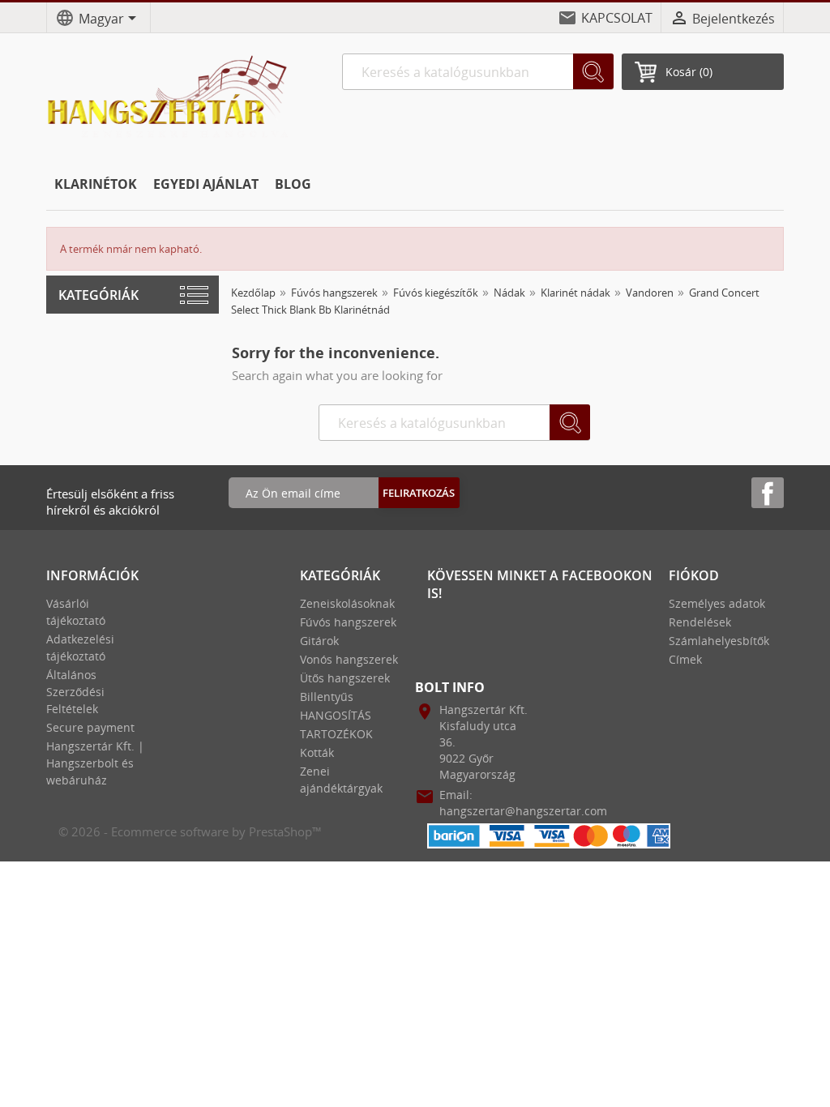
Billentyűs (326, 696)
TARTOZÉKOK (336, 734)
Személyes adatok (717, 603)
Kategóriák (98, 295)
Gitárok (319, 640)
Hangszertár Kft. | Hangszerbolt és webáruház (95, 763)
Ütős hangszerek (345, 678)
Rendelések (700, 622)
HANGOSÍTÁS (335, 715)
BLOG (293, 184)
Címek (685, 659)
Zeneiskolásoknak (347, 603)
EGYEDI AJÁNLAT (206, 184)
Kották (317, 752)
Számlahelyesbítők (719, 640)
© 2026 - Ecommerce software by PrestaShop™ (190, 831)
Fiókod (694, 575)
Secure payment (90, 727)
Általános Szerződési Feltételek (75, 691)
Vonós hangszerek (349, 659)
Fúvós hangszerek (348, 622)
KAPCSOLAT (616, 18)
